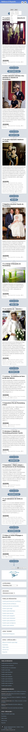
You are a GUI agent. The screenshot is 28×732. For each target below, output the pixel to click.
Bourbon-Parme (17, 184)
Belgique (11, 184)
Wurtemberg (12, 191)
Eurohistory (5, 644)
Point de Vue (5, 649)
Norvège (13, 188)
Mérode (9, 521)
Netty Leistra (5, 647)
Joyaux (16, 187)
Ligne (21, 520)
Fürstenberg (18, 62)
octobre (12, 12)
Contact (5, 728)
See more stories (14, 67)
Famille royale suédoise (8, 625)
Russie (7, 523)
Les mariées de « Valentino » (13, 309)
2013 (16, 9)
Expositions (18, 424)
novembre (17, 13)
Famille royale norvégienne (9, 623)
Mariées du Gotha (5, 362)
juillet (12, 15)
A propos (10, 728)
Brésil (22, 518)
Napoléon (17, 521)
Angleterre (20, 183)
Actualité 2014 (12, 62)
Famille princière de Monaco (9, 603)
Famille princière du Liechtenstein (10, 606)
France (16, 186)
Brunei (21, 184)
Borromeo (4, 361)
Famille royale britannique (8, 610)
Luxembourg (4, 188)
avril (11, 18)
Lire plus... (5, 60)
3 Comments (11, 486)
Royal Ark (4, 652)
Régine (5, 62)
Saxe (10, 523)
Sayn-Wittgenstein (10, 190)
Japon (13, 187)
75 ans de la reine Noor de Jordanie (15, 707)
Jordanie (17, 520)
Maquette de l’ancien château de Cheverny (17, 691)
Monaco (9, 188)
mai (11, 16)
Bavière (7, 184)
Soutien (18, 726)
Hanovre (7, 187)
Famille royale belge (7, 608)
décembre (17, 12)
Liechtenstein (20, 187)
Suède (16, 190)
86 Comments (9, 556)
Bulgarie (4, 186)
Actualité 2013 (12, 517)
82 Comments (19, 191)
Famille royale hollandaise (8, 618)
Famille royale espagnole (8, 615)
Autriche (4, 184)
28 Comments (14, 364)
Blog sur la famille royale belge (9, 642)
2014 (12, 9)
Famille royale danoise (7, 613)
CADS (4, 729)
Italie (10, 187)
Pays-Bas (17, 188)
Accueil (5, 726)
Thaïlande (20, 190)
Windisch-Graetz (5, 191)
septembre (13, 13)
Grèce (3, 187)
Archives (11, 396)
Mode (11, 362)
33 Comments (19, 523)
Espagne (12, 186)
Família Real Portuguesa (8, 633)
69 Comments (14, 397)
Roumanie (4, 190)
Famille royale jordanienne (8, 620)
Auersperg (4, 518)
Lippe (7, 521)
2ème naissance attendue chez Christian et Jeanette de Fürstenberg (13, 77)
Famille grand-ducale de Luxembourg (11, 601)
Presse (22, 726)
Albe (16, 183)
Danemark (8, 186)
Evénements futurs (12, 726)
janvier (12, 21)
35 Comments (12, 426)
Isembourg (13, 520)
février (12, 20)
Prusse (21, 188)
